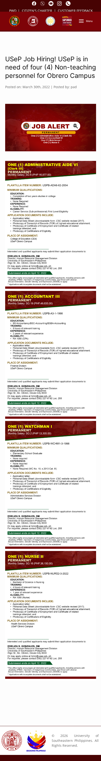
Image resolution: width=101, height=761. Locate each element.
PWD (12, 10)
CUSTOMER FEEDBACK (75, 10)
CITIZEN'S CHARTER (37, 10)
